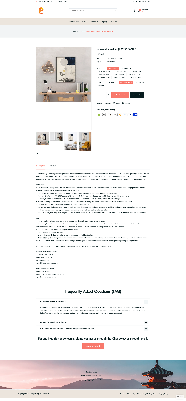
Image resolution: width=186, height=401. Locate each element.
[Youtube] (140, 1)
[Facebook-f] (133, 1)
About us (122, 394)
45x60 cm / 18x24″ (119, 74)
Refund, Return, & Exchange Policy (147, 394)
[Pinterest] (149, 1)
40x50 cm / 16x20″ (104, 74)
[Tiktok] (146, 1)
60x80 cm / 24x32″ (104, 77)
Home (75, 31)
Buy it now (137, 95)
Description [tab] (40, 166)
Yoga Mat (114, 22)
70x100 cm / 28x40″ (136, 77)
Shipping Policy (163, 394)
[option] (63, 74)
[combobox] (93, 10)
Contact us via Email (93, 346)
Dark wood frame (126, 82)
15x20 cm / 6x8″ (126, 68)
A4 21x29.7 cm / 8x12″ (104, 71)
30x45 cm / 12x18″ (135, 71)
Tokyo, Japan (62, 1)
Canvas (84, 22)
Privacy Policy (131, 394)
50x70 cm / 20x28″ (135, 74)
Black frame (112, 82)
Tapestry (104, 22)
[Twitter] (136, 1)
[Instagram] (143, 1)
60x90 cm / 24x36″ (120, 77)
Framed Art (94, 22)
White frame (102, 85)
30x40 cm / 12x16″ (120, 71)
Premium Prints (74, 22)
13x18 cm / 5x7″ (113, 68)
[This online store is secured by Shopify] (102, 115)
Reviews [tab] (53, 166)
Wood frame (140, 82)
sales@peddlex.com (45, 1)
